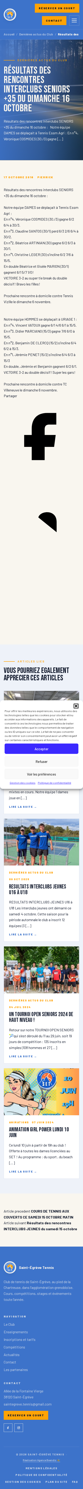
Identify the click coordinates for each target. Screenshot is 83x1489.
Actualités (12, 1354)
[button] (76, 706)
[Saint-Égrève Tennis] (10, 15)
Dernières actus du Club (36, 34)
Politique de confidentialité (54, 782)
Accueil (9, 34)
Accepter (41, 749)
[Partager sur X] (41, 626)
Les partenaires (16, 1369)
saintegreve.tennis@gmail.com (28, 1404)
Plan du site (56, 1481)
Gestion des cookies (23, 782)
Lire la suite (23, 806)
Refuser (41, 761)
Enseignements (16, 1332)
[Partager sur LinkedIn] (41, 549)
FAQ (75, 1481)
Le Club (9, 1324)
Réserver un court (57, 8)
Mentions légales (41, 1468)
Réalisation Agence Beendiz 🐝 (41, 1460)
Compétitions (14, 1347)
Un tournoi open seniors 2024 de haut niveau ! (41, 1017)
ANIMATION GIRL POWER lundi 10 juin (39, 1132)
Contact (54, 20)
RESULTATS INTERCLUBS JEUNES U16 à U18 (37, 889)
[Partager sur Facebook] (41, 473)
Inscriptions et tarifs (20, 1339)
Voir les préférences (41, 774)
